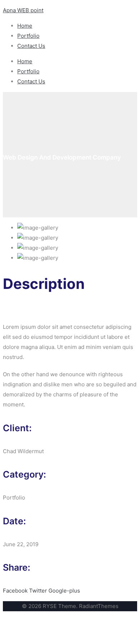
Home (24, 25)
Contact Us (31, 45)
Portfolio (28, 35)
